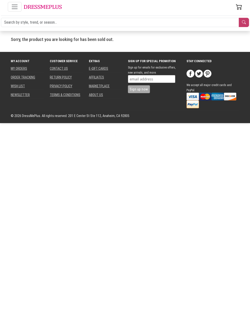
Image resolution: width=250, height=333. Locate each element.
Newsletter (20, 95)
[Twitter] (199, 73)
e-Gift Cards (98, 68)
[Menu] (14, 7)
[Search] (244, 22)
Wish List (18, 86)
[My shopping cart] (239, 7)
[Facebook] (190, 73)
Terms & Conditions (65, 95)
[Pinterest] (207, 73)
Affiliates (96, 77)
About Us (96, 95)
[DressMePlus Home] (42, 7)
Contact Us (59, 68)
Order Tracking (23, 77)
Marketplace (99, 86)
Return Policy (61, 77)
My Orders (19, 68)
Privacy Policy (61, 86)
